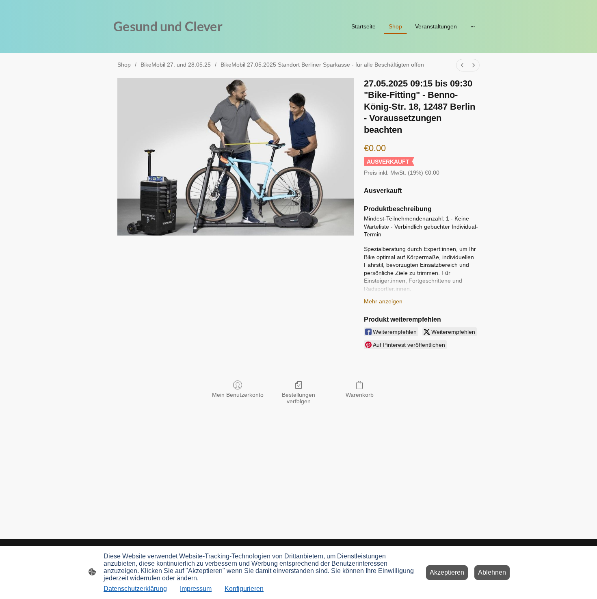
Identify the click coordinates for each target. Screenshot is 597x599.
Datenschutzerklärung (135, 588)
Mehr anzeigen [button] (383, 301)
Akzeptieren (447, 572)
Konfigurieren (244, 588)
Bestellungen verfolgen (298, 398)
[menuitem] (462, 65)
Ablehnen (492, 572)
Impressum (196, 588)
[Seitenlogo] (172, 42)
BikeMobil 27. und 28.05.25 (176, 64)
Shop (124, 64)
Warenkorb (360, 394)
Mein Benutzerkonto (238, 394)
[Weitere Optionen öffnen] (472, 26)
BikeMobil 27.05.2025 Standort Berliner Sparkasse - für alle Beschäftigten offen (322, 64)
